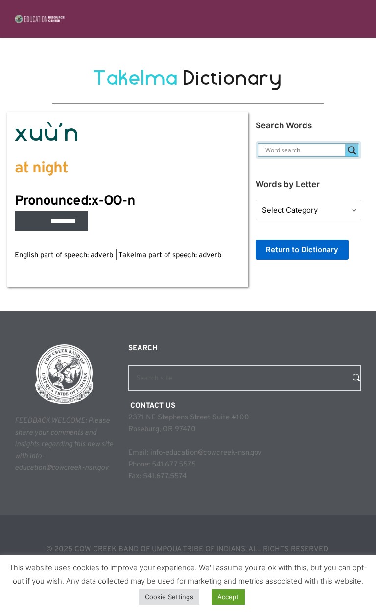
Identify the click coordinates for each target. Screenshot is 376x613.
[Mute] (43, 221)
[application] (51, 221)
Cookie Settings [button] (169, 597)
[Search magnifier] (352, 150)
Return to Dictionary (302, 249)
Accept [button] (228, 597)
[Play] (27, 221)
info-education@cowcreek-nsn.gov (206, 453)
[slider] (64, 220)
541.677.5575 (174, 464)
